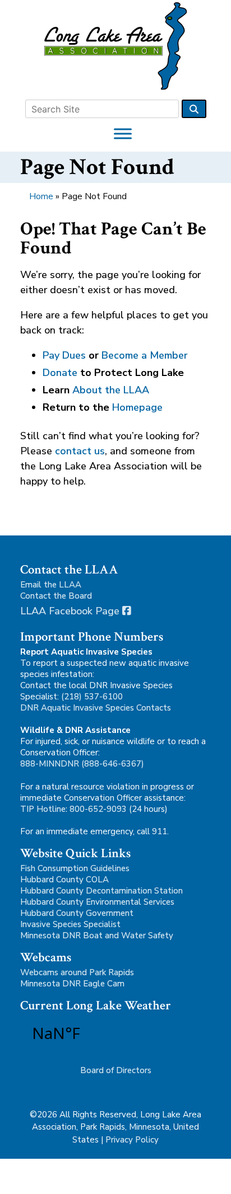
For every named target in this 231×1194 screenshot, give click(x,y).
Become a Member (144, 355)
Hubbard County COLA (64, 879)
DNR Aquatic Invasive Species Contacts (95, 707)
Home (41, 196)
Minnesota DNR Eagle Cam (72, 983)
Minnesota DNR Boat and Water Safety (96, 935)
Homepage (137, 407)
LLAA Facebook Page (71, 611)
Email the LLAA (50, 584)
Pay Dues (64, 355)
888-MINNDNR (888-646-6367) (82, 763)
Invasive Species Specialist (70, 924)
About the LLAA (110, 390)
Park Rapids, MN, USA (87, 1032)
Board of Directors (115, 1070)
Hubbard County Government (76, 913)
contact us (80, 451)
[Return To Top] (217, 1180)
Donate (60, 372)
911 (159, 831)
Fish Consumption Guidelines (75, 868)
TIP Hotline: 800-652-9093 (73, 809)
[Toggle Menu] (123, 133)
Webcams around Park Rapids (77, 972)
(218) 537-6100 (92, 696)
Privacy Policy (132, 1139)
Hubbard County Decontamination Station (101, 890)
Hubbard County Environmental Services (97, 902)
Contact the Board (56, 595)
